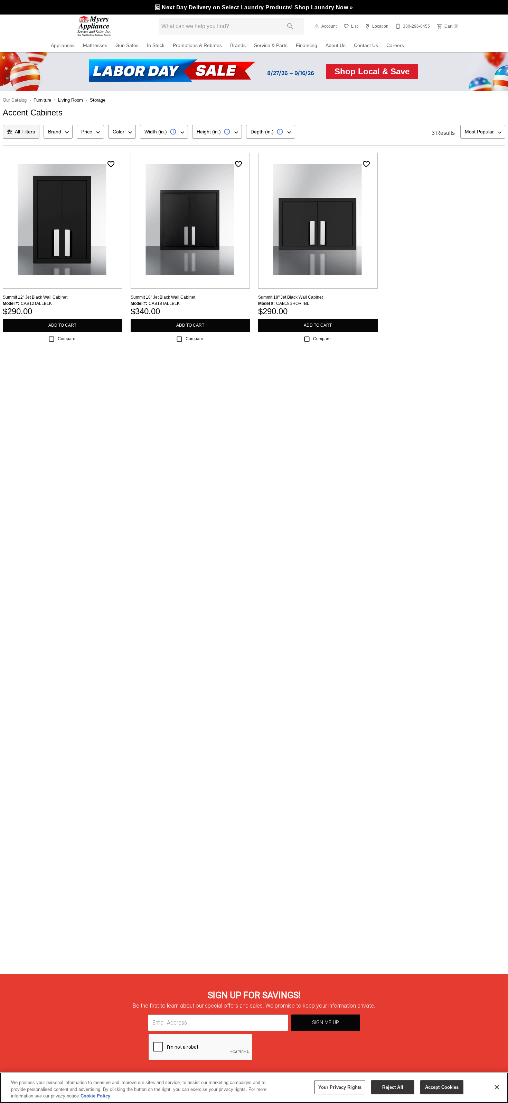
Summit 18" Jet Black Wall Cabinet (163, 297)
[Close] (497, 1087)
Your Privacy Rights (339, 1087)
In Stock (155, 45)
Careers (395, 45)
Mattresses (95, 45)
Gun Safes (127, 45)
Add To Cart (62, 325)
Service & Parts (271, 45)
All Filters (25, 131)
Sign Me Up (325, 1023)
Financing (306, 45)
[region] (254, 1087)
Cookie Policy (95, 1096)
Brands (238, 45)
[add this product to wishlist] (111, 164)
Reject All (392, 1087)
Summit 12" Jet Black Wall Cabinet (35, 297)
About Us (336, 45)
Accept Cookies (442, 1087)
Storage (97, 100)
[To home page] (94, 26)
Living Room (70, 100)
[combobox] (58, 132)
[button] (316, 26)
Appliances (63, 45)
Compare (66, 338)
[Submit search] (290, 26)
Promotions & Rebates (197, 45)
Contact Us (366, 45)
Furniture (42, 100)
